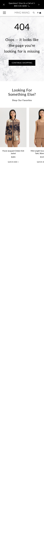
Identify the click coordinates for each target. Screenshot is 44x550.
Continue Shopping (22, 62)
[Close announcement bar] (4, 4)
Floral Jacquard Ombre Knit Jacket (13, 152)
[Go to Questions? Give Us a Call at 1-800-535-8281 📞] (22, 4)
